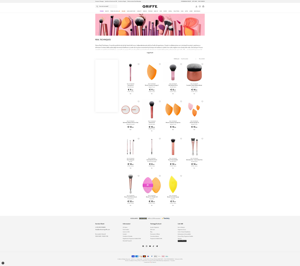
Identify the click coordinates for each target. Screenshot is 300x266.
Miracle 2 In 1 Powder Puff (152, 197)
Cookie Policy (145, 260)
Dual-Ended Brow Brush (152, 159)
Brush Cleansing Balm (173, 159)
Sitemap (180, 238)
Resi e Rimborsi (181, 227)
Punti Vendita (126, 229)
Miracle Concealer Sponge (173, 197)
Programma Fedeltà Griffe (156, 238)
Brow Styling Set (130, 159)
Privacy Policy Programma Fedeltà (185, 236)
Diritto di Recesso (182, 240)
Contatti (125, 234)
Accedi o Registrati (154, 227)
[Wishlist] (200, 6)
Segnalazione (167, 260)
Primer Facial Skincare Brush (130, 197)
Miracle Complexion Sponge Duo (173, 122)
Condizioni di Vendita (127, 236)
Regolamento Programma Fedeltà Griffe (132, 238)
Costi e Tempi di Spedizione (184, 231)
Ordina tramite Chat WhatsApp (134, 1)
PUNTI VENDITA (201, 1)
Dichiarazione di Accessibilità (184, 234)
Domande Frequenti (127, 240)
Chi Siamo (125, 227)
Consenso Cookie (152, 260)
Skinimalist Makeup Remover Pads (130, 122)
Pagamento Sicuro (182, 229)
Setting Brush (131, 85)
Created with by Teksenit (150, 262)
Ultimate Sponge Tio (194, 122)
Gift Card (152, 229)
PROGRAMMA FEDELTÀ (186, 1)
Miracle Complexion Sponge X (152, 85)
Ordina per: (176, 58)
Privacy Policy (138, 260)
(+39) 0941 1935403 (100, 227)
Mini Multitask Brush (173, 85)
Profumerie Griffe (179, 259)
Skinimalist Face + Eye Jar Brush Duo (194, 159)
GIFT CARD (194, 1)
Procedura (173, 260)
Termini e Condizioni (129, 260)
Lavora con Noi (126, 231)
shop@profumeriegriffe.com (102, 229)
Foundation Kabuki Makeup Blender (194, 85)
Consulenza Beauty (154, 236)
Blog (151, 231)
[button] (106, 6)
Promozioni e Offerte (155, 234)
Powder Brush (152, 122)
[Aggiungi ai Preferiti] (138, 64)
